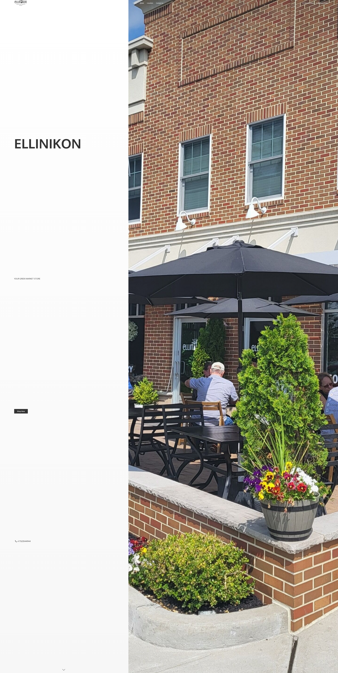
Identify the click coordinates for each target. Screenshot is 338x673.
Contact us (159, 3)
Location (150, 3)
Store (135, 3)
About (142, 3)
